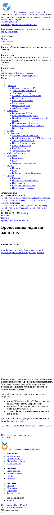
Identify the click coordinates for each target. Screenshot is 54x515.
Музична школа (19, 103)
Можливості (12, 110)
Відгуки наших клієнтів (23, 185)
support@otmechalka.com (30, 205)
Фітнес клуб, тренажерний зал (26, 95)
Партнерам (12, 490)
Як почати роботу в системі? (25, 135)
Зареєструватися (30, 75)
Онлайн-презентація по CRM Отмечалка (31, 138)
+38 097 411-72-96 (9, 198)
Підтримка (12, 155)
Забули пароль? (8, 73)
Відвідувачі (29, 250)
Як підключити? (14, 133)
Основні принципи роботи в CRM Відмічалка (22, 251)
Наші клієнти (18, 183)
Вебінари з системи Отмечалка (26, 173)
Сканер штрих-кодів (21, 145)
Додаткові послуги (21, 150)
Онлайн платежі (14, 458)
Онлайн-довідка (14, 473)
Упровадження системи (23, 140)
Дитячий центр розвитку (24, 90)
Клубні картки (19, 148)
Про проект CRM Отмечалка (25, 180)
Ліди (3, 250)
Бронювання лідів (14, 250)
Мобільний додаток (16, 153)
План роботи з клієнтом (23, 143)
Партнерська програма (23, 188)
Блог (14, 170)
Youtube (10, 500)
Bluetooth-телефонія (16, 461)
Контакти (16, 178)
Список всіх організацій (23, 88)
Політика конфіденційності (14, 505)
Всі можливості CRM (22, 113)
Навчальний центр (21, 105)
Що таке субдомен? (25, 73)
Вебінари (11, 478)
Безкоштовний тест (27, 24)
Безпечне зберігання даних (25, 115)
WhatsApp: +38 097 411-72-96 (32, 200)
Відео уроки (18, 158)
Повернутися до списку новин (15, 435)
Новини (10, 165)
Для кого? (11, 85)
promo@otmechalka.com (30, 198)
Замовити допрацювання (24, 163)
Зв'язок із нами (14, 493)
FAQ (14, 160)
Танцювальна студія (21, 93)
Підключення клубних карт (25, 123)
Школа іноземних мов (22, 100)
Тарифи (10, 130)
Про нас (10, 175)
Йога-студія (17, 98)
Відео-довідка (13, 471)
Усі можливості (14, 463)
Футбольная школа (21, 108)
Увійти (4, 39)
